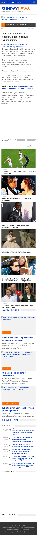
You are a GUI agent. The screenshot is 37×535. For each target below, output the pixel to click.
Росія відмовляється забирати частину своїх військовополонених (23, 445)
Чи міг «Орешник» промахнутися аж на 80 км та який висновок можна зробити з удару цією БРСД (23, 465)
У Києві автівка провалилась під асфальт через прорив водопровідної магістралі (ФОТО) (22, 439)
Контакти (7, 532)
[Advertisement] (19, 122)
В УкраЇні (31, 140)
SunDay (15, 8)
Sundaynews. (26, 529)
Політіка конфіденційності (24, 532)
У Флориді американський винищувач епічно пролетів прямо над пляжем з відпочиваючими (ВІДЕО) (23, 431)
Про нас (13, 532)
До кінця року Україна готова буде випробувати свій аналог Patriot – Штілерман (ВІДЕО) (23, 458)
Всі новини (21, 140)
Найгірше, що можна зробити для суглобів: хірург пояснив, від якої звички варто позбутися (22, 451)
